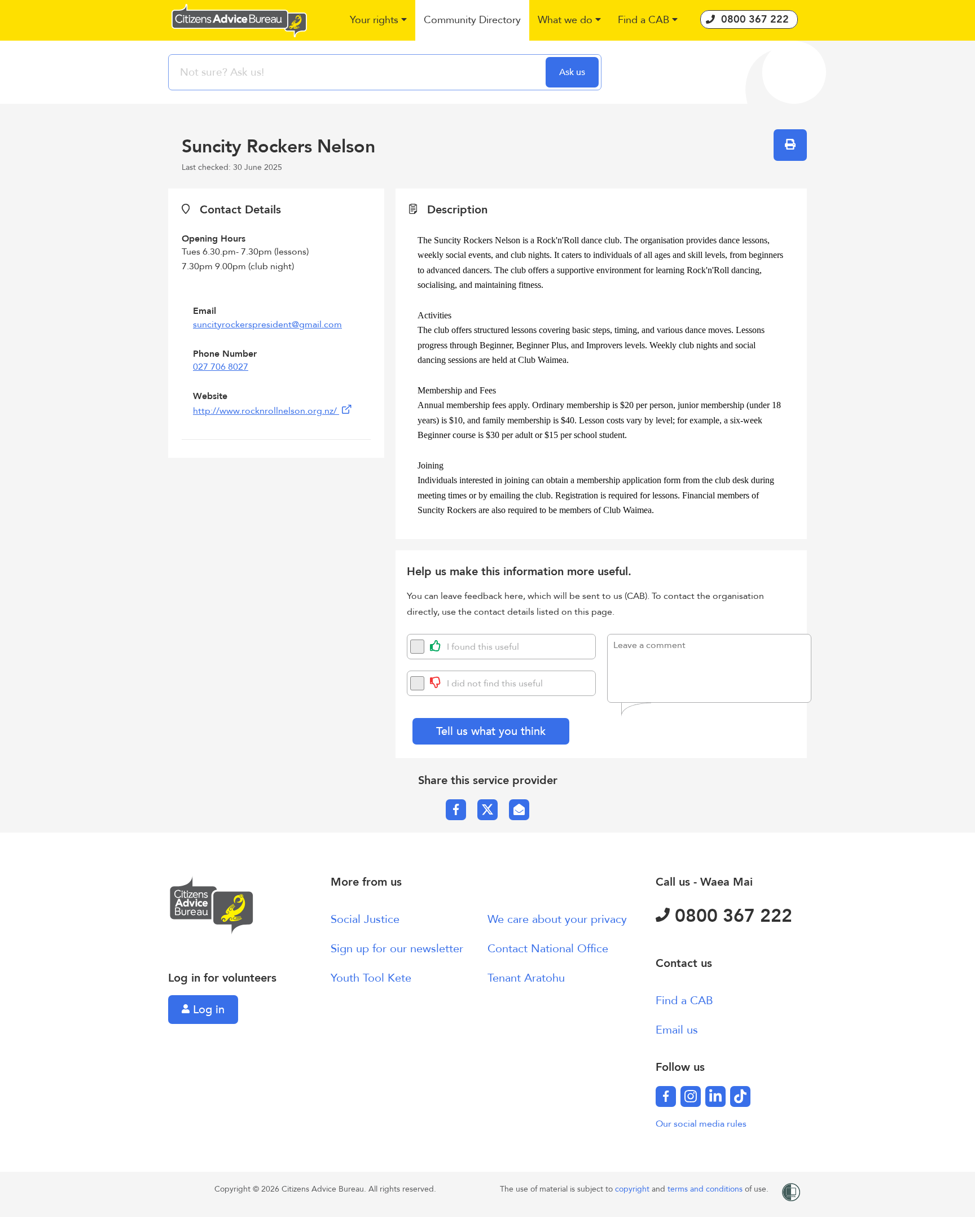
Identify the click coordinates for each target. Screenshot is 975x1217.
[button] (378, 20)
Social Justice (365, 919)
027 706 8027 (220, 367)
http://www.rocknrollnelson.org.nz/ (266, 411)
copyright (633, 1189)
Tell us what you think (491, 731)
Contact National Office (548, 948)
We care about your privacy (557, 919)
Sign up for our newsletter (397, 948)
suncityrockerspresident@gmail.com (267, 324)
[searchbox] (358, 72)
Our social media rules (701, 1124)
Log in (207, 1009)
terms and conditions (706, 1189)
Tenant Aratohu (526, 978)
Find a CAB (684, 1000)
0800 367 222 (731, 916)
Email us (677, 1029)
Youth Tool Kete (371, 978)
